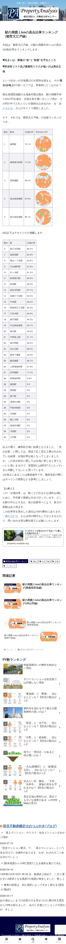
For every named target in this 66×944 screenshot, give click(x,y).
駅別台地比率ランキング (16, 561)
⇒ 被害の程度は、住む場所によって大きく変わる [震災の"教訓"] (32, 887)
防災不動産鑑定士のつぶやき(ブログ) (30, 825)
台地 (56, 561)
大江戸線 (46, 561)
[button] (59, 612)
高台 (35, 561)
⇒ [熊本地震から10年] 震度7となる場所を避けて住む (31, 863)
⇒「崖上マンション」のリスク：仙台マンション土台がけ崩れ (33, 835)
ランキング (11, 565)
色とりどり (11, 516)
